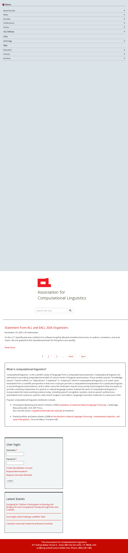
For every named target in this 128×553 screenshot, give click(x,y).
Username (11, 450)
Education (7, 50)
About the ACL (9, 10)
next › (71, 356)
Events (6, 27)
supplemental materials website (47, 410)
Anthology (7, 41)
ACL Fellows (8, 31)
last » (83, 356)
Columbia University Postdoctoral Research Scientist (29, 523)
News (5, 14)
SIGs (5, 36)
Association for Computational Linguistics (62, 295)
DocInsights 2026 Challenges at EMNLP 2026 (25, 516)
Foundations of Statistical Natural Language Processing (82, 404)
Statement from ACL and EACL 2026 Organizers (36, 327)
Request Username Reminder (19, 475)
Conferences (8, 23)
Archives (7, 58)
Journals (6, 19)
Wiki (5, 45)
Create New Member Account (19, 468)
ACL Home (44, 283)
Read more (10, 347)
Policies (6, 54)
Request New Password (16, 471)
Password (11, 459)
